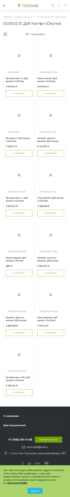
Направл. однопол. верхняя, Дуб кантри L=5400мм (47, 261)
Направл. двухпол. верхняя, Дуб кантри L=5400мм (47, 141)
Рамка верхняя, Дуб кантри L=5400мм (47, 319)
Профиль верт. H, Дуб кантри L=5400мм (17, 79)
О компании (11, 416)
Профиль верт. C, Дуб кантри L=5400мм (17, 199)
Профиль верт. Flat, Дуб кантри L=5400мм (18, 379)
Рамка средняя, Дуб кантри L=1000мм (16, 259)
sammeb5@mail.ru (37, 447)
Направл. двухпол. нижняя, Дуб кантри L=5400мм (16, 320)
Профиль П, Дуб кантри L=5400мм (18, 139)
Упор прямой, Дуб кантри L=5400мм (50, 199)
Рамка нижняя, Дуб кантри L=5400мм (47, 79)
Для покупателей (14, 425)
